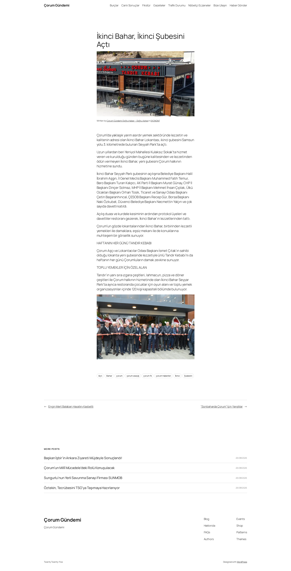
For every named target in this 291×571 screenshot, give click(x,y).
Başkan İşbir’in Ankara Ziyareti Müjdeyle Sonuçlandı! (83, 458)
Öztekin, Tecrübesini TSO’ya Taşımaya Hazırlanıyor (82, 488)
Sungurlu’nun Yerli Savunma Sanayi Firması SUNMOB (83, 478)
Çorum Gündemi (56, 5)
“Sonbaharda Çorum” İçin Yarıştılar (222, 406)
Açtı (100, 375)
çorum (119, 375)
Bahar (109, 375)
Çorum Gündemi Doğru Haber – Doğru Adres (127, 120)
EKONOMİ (155, 120)
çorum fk (147, 375)
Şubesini (188, 375)
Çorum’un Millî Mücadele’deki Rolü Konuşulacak (79, 468)
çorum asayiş (133, 375)
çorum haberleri (163, 375)
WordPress (242, 561)
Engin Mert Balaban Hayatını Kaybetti (70, 406)
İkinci (177, 375)
